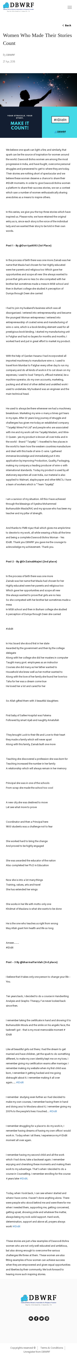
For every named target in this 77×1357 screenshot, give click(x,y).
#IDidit (53, 1111)
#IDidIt (20, 1082)
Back (67, 25)
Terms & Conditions (51, 1348)
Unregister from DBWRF (36, 1352)
